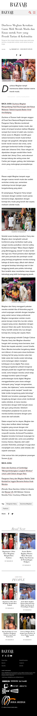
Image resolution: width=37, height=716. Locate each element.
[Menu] (34, 12)
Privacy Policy (4, 660)
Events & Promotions (23, 660)
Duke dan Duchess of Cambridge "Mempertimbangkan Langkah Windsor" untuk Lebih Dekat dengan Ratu (17, 471)
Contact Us (21, 663)
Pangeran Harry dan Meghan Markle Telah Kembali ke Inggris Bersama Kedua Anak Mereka (18, 481)
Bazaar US (9, 492)
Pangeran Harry (11, 504)
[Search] (30, 12)
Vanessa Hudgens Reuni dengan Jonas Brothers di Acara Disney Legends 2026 (27, 634)
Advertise (21, 665)
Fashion (5, 509)
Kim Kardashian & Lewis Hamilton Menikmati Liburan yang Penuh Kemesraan (9, 634)
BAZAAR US (15, 49)
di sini (10, 458)
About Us (3, 663)
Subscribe (4, 665)
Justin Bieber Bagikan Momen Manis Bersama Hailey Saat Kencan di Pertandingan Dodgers (27, 557)
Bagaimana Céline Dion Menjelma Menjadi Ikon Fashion (8, 555)
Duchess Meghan (26, 504)
